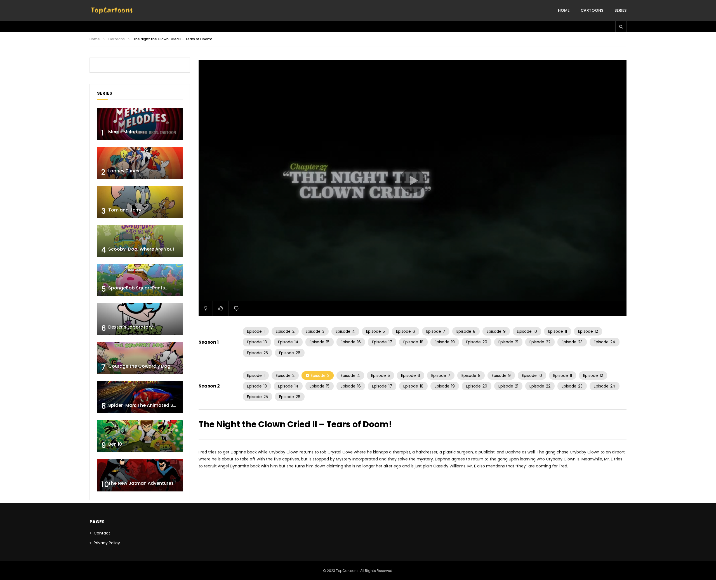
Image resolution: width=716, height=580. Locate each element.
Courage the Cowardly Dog (139, 366)
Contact (102, 533)
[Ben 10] (140, 436)
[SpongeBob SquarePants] (140, 280)
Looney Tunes (123, 171)
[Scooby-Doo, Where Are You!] (140, 241)
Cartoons (592, 10)
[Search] (620, 26)
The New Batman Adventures (141, 483)
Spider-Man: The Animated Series (146, 405)
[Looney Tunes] (140, 163)
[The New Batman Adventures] (140, 475)
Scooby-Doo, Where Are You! (141, 249)
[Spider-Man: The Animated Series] (140, 397)
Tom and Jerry (124, 210)
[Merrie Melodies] (140, 124)
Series (620, 10)
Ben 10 (115, 444)
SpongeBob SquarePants (136, 288)
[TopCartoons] (112, 10)
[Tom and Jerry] (140, 202)
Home (563, 10)
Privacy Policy (107, 543)
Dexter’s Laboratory (130, 327)
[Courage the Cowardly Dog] (140, 358)
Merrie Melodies (126, 132)
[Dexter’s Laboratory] (140, 319)
